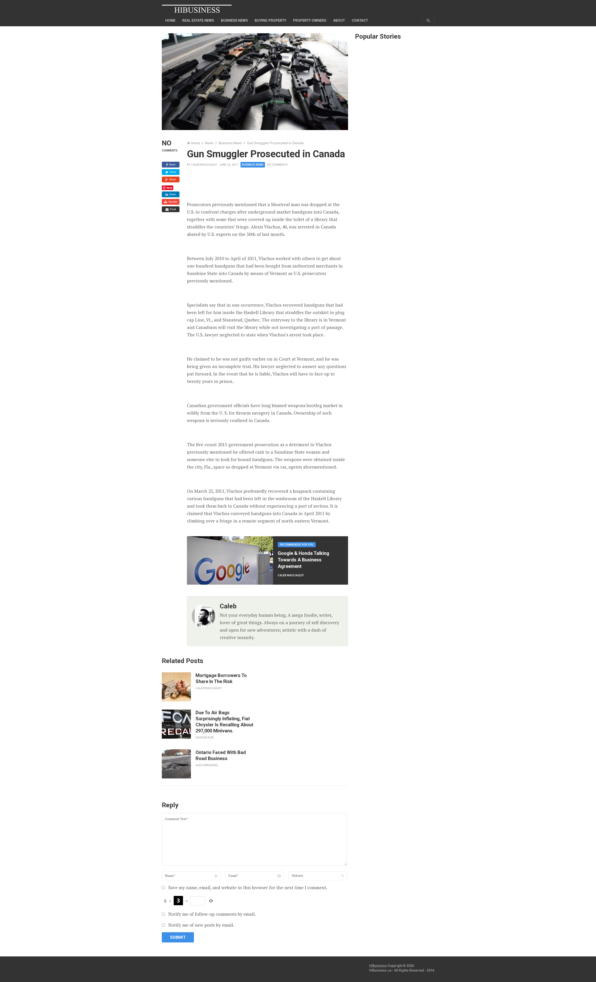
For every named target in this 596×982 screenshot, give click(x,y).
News (209, 143)
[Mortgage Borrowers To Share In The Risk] (176, 686)
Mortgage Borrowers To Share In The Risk (221, 678)
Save (169, 187)
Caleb (228, 606)
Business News (230, 143)
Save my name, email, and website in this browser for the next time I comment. (247, 887)
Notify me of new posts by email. (201, 925)
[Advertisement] (271, 185)
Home (170, 20)
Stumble (172, 201)
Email (172, 209)
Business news (234, 20)
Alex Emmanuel (207, 765)
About (339, 20)
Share (172, 164)
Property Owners (309, 20)
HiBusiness (378, 966)
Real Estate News (198, 20)
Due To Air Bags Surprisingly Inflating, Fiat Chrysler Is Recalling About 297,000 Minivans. (224, 722)
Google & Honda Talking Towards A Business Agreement (303, 559)
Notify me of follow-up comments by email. (212, 914)
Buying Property (270, 20)
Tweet (172, 172)
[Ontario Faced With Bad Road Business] (176, 763)
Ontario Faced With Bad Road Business (221, 755)
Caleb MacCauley (204, 164)
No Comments (277, 164)
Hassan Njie (205, 737)
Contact (360, 20)
